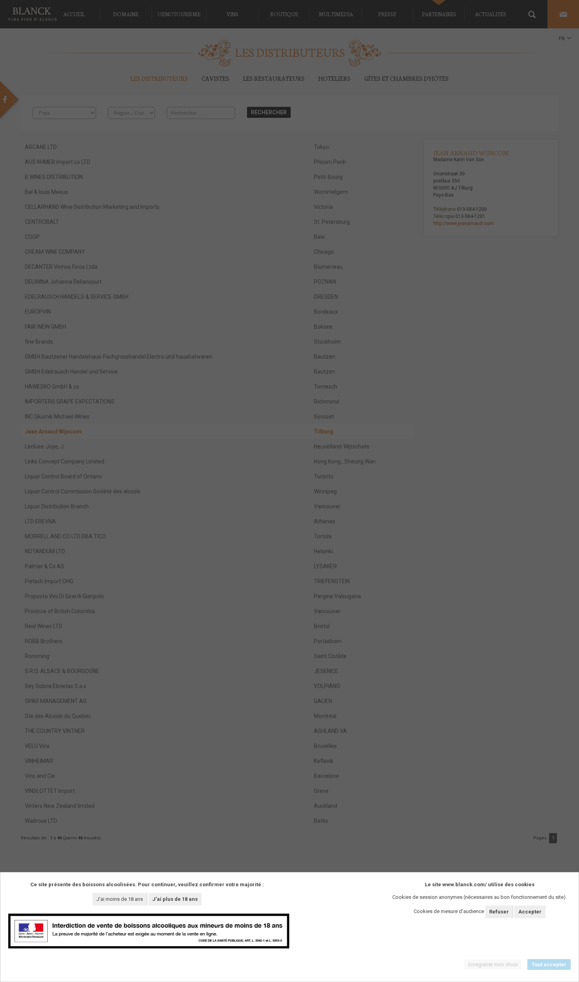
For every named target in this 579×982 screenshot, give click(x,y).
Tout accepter (549, 964)
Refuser (499, 912)
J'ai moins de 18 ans (119, 899)
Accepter (530, 912)
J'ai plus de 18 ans (175, 899)
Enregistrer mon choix (493, 964)
